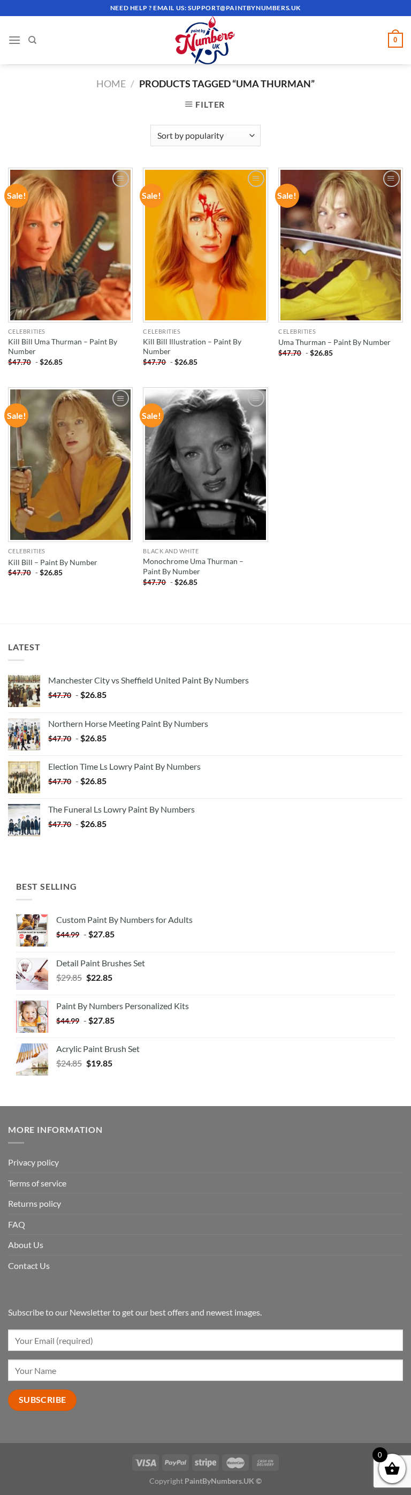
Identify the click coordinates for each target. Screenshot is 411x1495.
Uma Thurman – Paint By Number (334, 342)
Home (111, 83)
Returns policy (34, 1203)
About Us (25, 1244)
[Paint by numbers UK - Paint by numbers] (205, 40)
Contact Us (29, 1265)
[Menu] (14, 40)
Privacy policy (33, 1162)
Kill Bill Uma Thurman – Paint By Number (62, 346)
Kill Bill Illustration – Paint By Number (192, 346)
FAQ (16, 1224)
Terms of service (37, 1183)
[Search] (32, 40)
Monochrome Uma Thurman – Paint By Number (193, 566)
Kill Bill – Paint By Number (52, 562)
